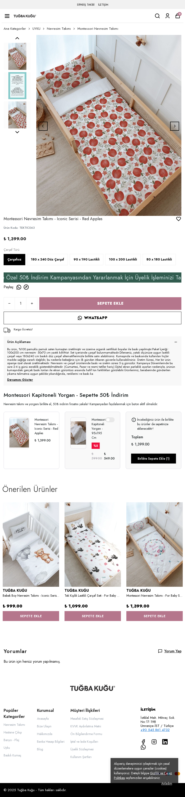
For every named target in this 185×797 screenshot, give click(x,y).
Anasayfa (43, 718)
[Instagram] (154, 741)
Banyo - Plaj (11, 740)
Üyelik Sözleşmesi (82, 749)
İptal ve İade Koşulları (84, 741)
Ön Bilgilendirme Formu (86, 734)
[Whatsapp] (143, 747)
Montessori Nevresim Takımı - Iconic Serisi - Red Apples (46, 426)
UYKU (36, 28)
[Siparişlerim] (167, 16)
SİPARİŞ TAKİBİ (86, 5)
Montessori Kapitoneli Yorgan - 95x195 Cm (99, 428)
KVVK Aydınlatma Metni (85, 726)
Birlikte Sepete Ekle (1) (154, 458)
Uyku (7, 747)
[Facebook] (143, 741)
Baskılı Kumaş (12, 755)
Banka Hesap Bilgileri (51, 741)
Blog (40, 749)
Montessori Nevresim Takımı (97, 28)
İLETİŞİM (103, 5)
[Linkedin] (165, 741)
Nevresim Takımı (59, 28)
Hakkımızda (44, 734)
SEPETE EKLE (110, 303)
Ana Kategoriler (15, 28)
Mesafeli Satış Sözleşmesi (87, 718)
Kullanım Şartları (81, 757)
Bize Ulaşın (44, 726)
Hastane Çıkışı (13, 732)
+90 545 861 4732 (155, 729)
